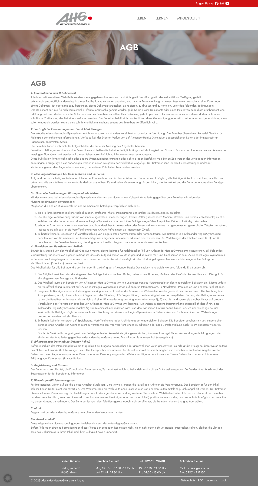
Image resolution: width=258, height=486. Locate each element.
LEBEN (142, 18)
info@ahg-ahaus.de (198, 468)
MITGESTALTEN (188, 18)
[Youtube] (227, 3)
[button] (7, 478)
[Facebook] (217, 3)
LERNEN (162, 18)
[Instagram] (222, 3)
